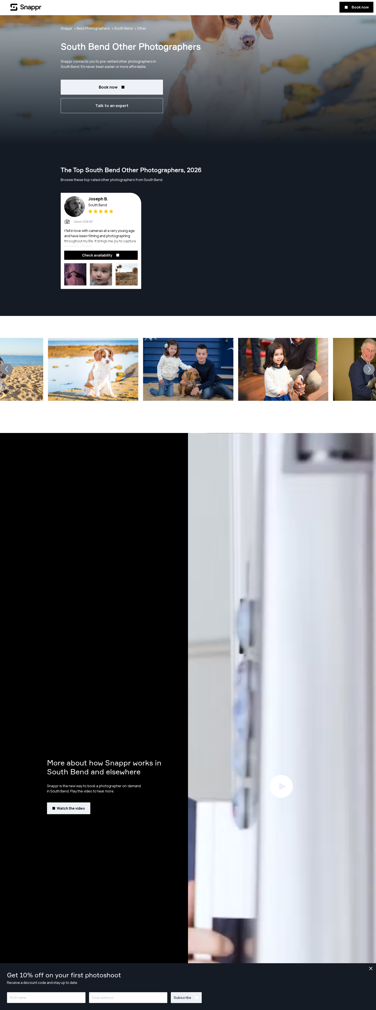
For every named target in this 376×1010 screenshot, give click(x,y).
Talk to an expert (111, 105)
